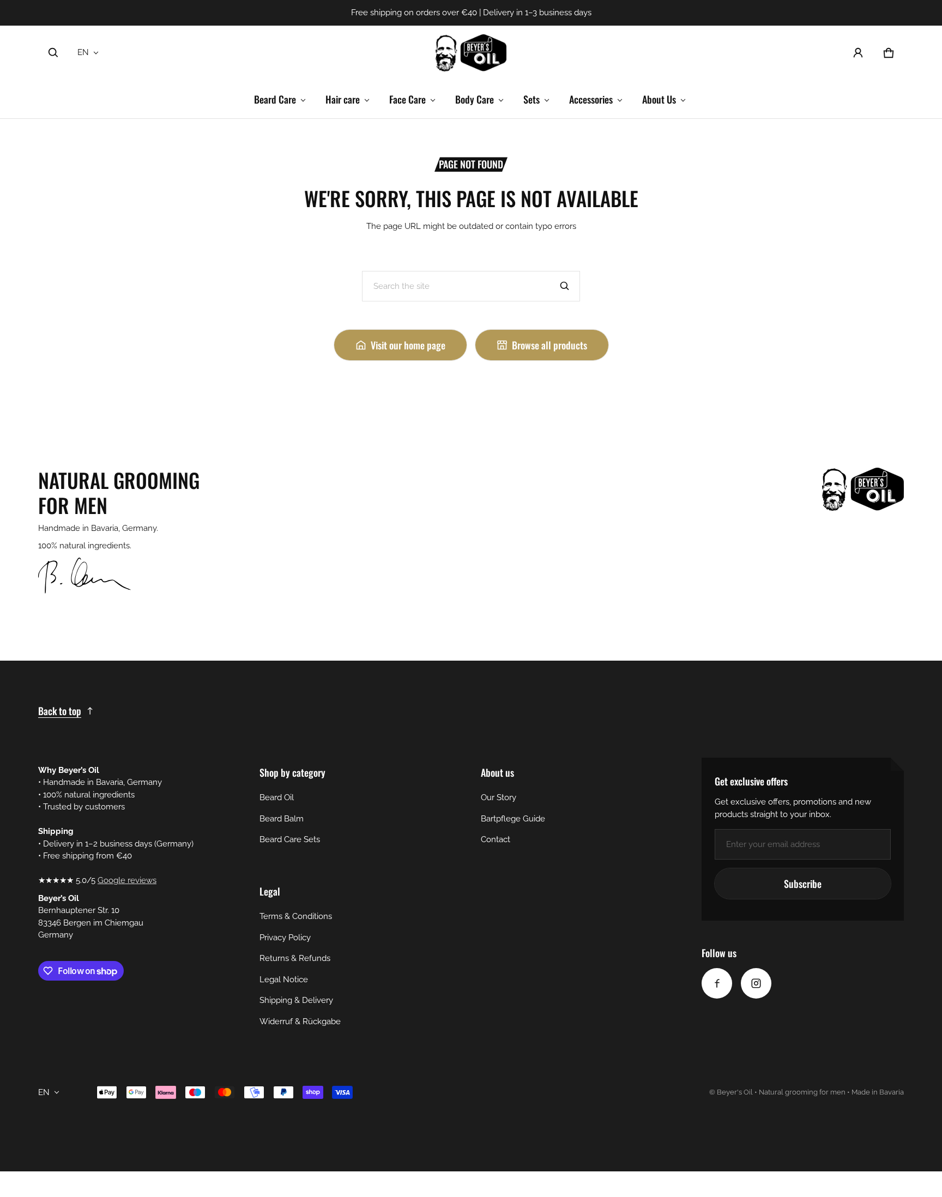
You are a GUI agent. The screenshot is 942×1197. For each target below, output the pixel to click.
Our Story (498, 797)
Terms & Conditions (295, 916)
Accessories (591, 99)
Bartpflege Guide (513, 819)
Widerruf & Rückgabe (300, 1021)
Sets (531, 99)
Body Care (474, 99)
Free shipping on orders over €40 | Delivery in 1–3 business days (471, 12)
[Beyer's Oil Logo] (471, 52)
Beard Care (275, 99)
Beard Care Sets (289, 839)
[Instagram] (756, 983)
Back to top (59, 711)
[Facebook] (717, 983)
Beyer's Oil (735, 1092)
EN (83, 52)
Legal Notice (283, 979)
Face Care (407, 99)
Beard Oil (276, 797)
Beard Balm (281, 819)
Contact (495, 839)
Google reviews (127, 880)
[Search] (565, 286)
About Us (659, 99)
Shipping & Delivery (296, 1000)
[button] (53, 53)
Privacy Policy (285, 937)
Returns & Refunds (294, 958)
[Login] (858, 53)
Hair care (342, 99)
